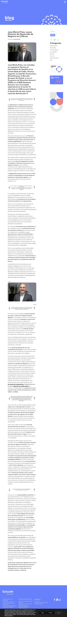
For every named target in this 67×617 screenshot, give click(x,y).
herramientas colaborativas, (16, 384)
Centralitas (53, 47)
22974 (42, 602)
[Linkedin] (54, 40)
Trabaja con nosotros (8, 599)
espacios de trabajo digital (20, 386)
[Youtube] (60, 600)
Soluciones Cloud (54, 58)
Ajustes (58, 612)
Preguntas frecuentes (8, 607)
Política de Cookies (9, 615)
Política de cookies (23, 605)
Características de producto (9, 605)
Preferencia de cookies (24, 606)
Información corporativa (8, 601)
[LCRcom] (4, 2)
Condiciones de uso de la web (25, 603)
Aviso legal (5, 600)
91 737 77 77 (37, 601)
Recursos (52, 56)
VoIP (51, 60)
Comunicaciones (54, 49)
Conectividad (53, 51)
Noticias (52, 53)
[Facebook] (51, 40)
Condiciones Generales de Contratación (9, 604)
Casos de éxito (53, 45)
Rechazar (51, 612)
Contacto (37, 599)
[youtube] (57, 40)
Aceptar (42, 612)
